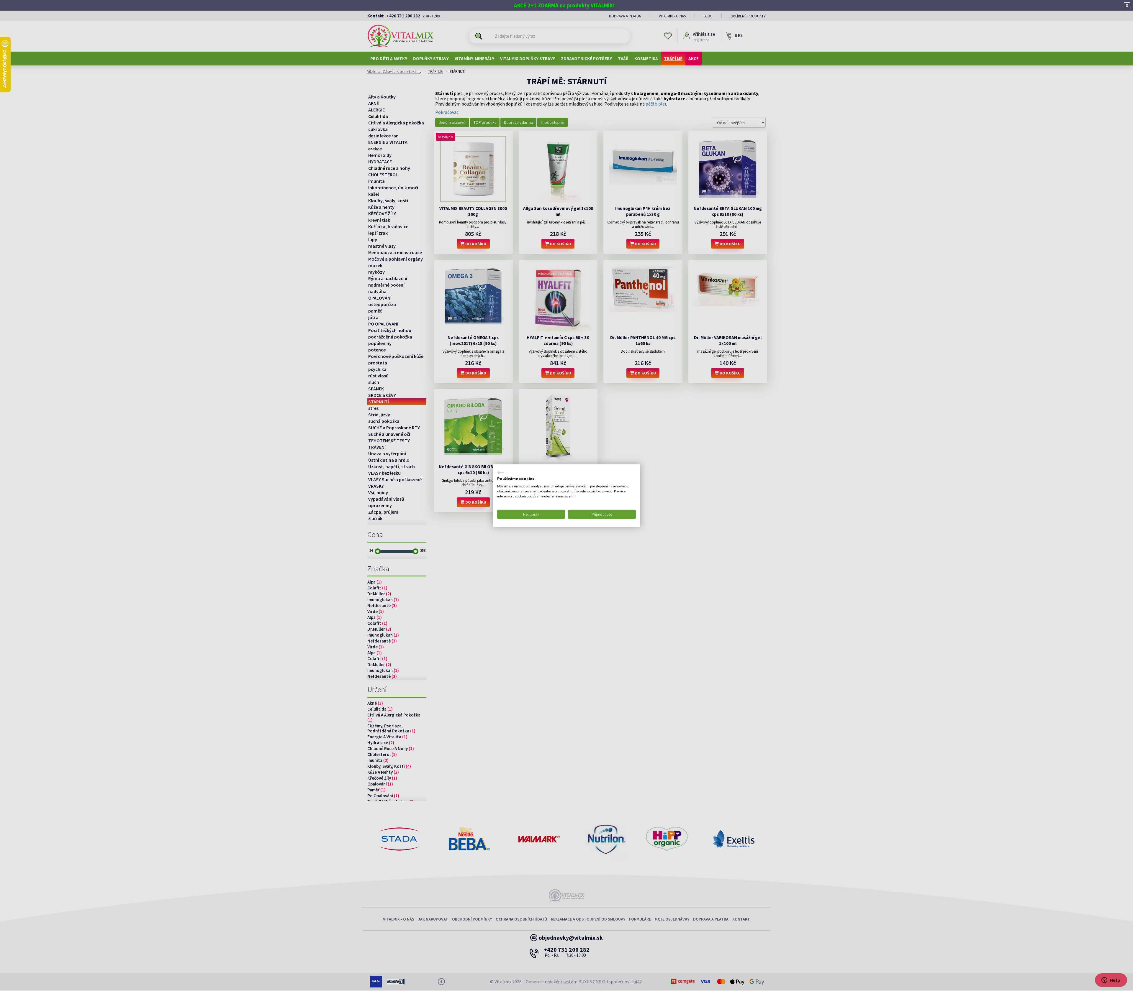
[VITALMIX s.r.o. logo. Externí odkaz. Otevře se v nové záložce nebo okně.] (500, 472)
